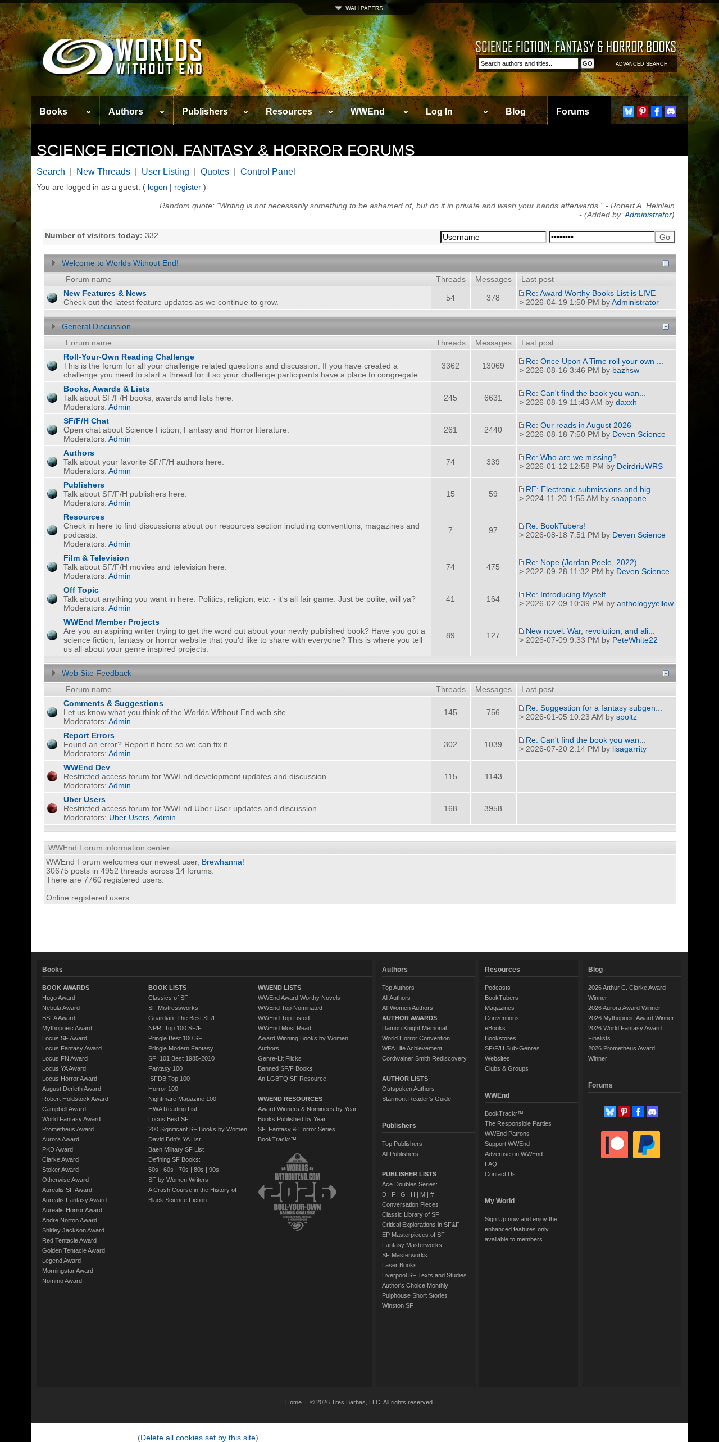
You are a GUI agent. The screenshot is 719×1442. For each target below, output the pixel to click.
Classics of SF (168, 997)
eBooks (495, 1028)
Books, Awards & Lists (106, 388)
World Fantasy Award (71, 1119)
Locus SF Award (64, 1038)
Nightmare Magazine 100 (182, 1098)
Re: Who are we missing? (571, 457)
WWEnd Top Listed (284, 1018)
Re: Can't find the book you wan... (586, 393)
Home (293, 1402)
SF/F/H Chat (86, 420)
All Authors (396, 997)
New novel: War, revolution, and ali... (590, 630)
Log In (439, 111)
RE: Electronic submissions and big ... (592, 489)
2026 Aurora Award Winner (624, 1007)
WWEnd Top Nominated (290, 1007)
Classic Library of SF (410, 1214)
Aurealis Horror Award (72, 1210)
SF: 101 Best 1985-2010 (181, 1058)
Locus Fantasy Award (72, 1048)
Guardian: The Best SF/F (182, 1018)
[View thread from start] (521, 293)
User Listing (165, 171)
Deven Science (639, 434)
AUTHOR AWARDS (409, 1018)
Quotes (215, 171)
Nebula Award (61, 1007)
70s (184, 1169)
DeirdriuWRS (640, 466)
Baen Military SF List (176, 1149)
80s (199, 1169)
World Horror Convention (416, 1038)
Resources (289, 111)
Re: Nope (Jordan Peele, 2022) (581, 562)
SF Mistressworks (173, 1007)
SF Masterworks (404, 1255)
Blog (516, 111)
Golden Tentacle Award (73, 1250)
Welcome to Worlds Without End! (120, 262)
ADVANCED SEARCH (642, 64)
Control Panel (267, 171)
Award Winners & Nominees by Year (307, 1109)
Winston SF (397, 1305)
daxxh (626, 402)
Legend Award (61, 1260)
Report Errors (89, 735)
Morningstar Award (67, 1270)
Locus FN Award (65, 1058)
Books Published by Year (292, 1119)
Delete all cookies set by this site (198, 1437)
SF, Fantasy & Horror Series (296, 1129)
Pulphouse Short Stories (415, 1295)
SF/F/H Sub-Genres (512, 1048)
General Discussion (96, 326)
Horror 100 (163, 1088)
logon (157, 187)
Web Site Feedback (96, 672)
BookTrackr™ (277, 1139)
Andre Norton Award (69, 1220)
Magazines (500, 1007)
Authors (125, 111)
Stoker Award (60, 1169)
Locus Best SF (168, 1119)
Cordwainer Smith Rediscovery (424, 1058)
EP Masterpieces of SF (413, 1234)
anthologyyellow (645, 603)
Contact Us (500, 1174)
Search (51, 171)
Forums (572, 111)
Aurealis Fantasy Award (74, 1200)
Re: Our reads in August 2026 (578, 425)
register (187, 187)
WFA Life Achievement (412, 1048)
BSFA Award (58, 1018)
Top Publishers (402, 1143)
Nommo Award (62, 1280)
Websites (497, 1058)
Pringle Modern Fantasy (180, 1048)
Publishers (205, 111)
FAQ (491, 1164)
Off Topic (81, 589)
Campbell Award (64, 1109)
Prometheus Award (68, 1129)
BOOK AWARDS (65, 987)
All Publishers (400, 1153)
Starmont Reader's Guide (416, 1098)
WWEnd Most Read (284, 1028)
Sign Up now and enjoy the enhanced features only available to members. (521, 1229)
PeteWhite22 (635, 639)
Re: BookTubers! (555, 525)
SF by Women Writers (178, 1179)
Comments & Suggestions (113, 703)
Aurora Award (60, 1139)
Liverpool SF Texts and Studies (424, 1275)
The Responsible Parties (518, 1123)
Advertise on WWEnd (514, 1153)
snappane (629, 498)
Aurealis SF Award (67, 1189)
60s (168, 1169)
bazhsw (625, 370)
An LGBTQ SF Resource (292, 1078)
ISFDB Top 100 (169, 1078)
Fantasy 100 (165, 1068)
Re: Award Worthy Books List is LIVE (591, 293)
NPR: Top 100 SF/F (175, 1028)
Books (53, 111)
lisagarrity (629, 748)
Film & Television (96, 557)
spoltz (626, 716)
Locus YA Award (64, 1068)
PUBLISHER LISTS (409, 1174)
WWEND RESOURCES (290, 1098)
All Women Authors (407, 1007)
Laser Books (399, 1265)
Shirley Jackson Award (73, 1230)
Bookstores (500, 1038)
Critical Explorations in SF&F (420, 1224)
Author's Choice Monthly (415, 1285)
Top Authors (398, 987)
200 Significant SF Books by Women (197, 1129)
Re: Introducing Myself (566, 594)
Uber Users (84, 799)
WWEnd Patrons (507, 1133)
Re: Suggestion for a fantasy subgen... (594, 707)
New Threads (103, 171)
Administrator (648, 214)
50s (153, 1169)
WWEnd (368, 111)
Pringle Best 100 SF (175, 1038)
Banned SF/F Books (285, 1068)
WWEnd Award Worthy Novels (299, 997)
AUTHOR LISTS (405, 1078)
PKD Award (57, 1149)
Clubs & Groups (507, 1068)
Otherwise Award (65, 1179)
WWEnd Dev (86, 767)
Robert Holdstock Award (75, 1098)
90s (214, 1169)
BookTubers (501, 997)
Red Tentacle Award (69, 1240)
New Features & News (105, 293)
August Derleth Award (71, 1088)
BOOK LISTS (167, 987)
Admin (119, 406)
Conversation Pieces (410, 1204)
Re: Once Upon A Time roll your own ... (594, 361)
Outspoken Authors (408, 1088)
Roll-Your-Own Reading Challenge (128, 356)
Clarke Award (60, 1159)
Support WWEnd (507, 1143)
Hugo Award (58, 997)
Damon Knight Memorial (414, 1028)
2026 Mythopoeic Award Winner (631, 1018)
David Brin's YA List (174, 1139)
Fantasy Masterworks (412, 1244)
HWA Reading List (172, 1109)
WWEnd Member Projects (111, 621)
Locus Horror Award (69, 1078)
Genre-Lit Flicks (280, 1058)
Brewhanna (222, 861)
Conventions (502, 1018)
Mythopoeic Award (67, 1028)
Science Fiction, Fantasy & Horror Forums (226, 150)
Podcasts (498, 987)
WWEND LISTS (279, 987)
